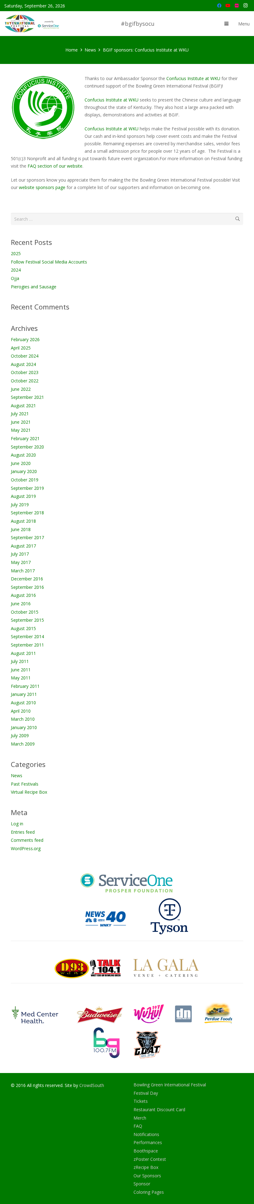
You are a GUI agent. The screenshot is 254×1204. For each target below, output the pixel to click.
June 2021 (21, 422)
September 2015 (27, 620)
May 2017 (21, 562)
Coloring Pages (149, 1192)
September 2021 (27, 397)
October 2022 (24, 381)
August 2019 (23, 496)
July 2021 (20, 414)
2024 (16, 270)
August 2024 (23, 364)
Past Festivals (24, 784)
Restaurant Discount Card (159, 1109)
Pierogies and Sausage (33, 287)
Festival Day (146, 1093)
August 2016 (23, 595)
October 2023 (24, 372)
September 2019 (27, 488)
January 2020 (24, 471)
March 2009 (23, 744)
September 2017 (27, 537)
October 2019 (24, 480)
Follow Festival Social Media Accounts (49, 262)
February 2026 (25, 339)
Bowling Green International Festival (170, 1085)
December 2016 (27, 579)
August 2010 (23, 703)
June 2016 (21, 604)
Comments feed (27, 840)
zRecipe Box (146, 1167)
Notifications (146, 1134)
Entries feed (23, 832)
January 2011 (24, 694)
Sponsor (142, 1184)
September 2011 (27, 645)
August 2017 (23, 546)
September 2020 (27, 447)
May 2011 (21, 678)
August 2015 (23, 628)
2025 (16, 253)
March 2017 (23, 571)
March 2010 (23, 719)
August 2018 (23, 521)
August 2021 (23, 405)
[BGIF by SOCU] (32, 23)
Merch (140, 1118)
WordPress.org (26, 848)
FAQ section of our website (55, 166)
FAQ (138, 1126)
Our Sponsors (147, 1176)
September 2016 (27, 587)
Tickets (141, 1101)
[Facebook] (219, 5)
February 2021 (25, 438)
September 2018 (27, 513)
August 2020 (23, 455)
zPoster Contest (150, 1159)
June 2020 (21, 463)
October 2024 (24, 356)
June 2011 (21, 670)
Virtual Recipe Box (29, 792)
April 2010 (21, 711)
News (16, 775)
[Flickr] (236, 5)
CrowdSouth (91, 1085)
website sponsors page (42, 187)
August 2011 (23, 653)
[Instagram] (245, 5)
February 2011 (25, 686)
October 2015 (24, 612)
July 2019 (20, 504)
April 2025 (21, 348)
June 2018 (21, 529)
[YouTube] (228, 5)
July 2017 (20, 554)
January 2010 (24, 727)
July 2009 (20, 735)
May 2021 (21, 430)
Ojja (15, 278)
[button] (226, 23)
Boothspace (146, 1151)
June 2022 (21, 389)
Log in (17, 824)
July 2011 (20, 661)
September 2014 (27, 636)
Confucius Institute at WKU (193, 78)
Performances (148, 1142)
